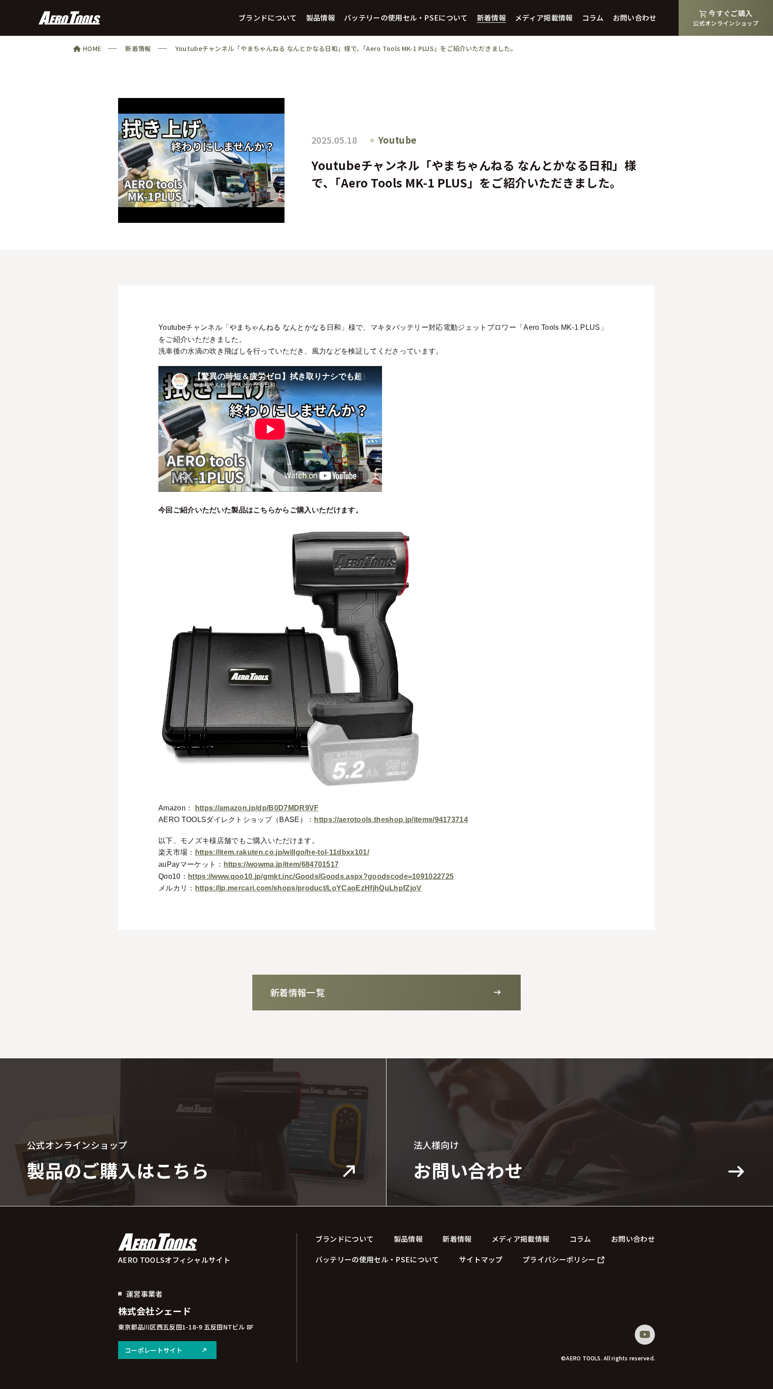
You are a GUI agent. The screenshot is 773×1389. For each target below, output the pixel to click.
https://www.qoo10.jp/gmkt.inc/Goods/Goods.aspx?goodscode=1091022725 (321, 876)
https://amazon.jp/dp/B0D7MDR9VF (257, 808)
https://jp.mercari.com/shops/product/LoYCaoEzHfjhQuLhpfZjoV (308, 888)
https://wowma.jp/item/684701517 (281, 864)
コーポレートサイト (154, 1350)
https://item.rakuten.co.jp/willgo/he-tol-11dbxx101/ (282, 852)
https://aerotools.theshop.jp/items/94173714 (391, 819)
